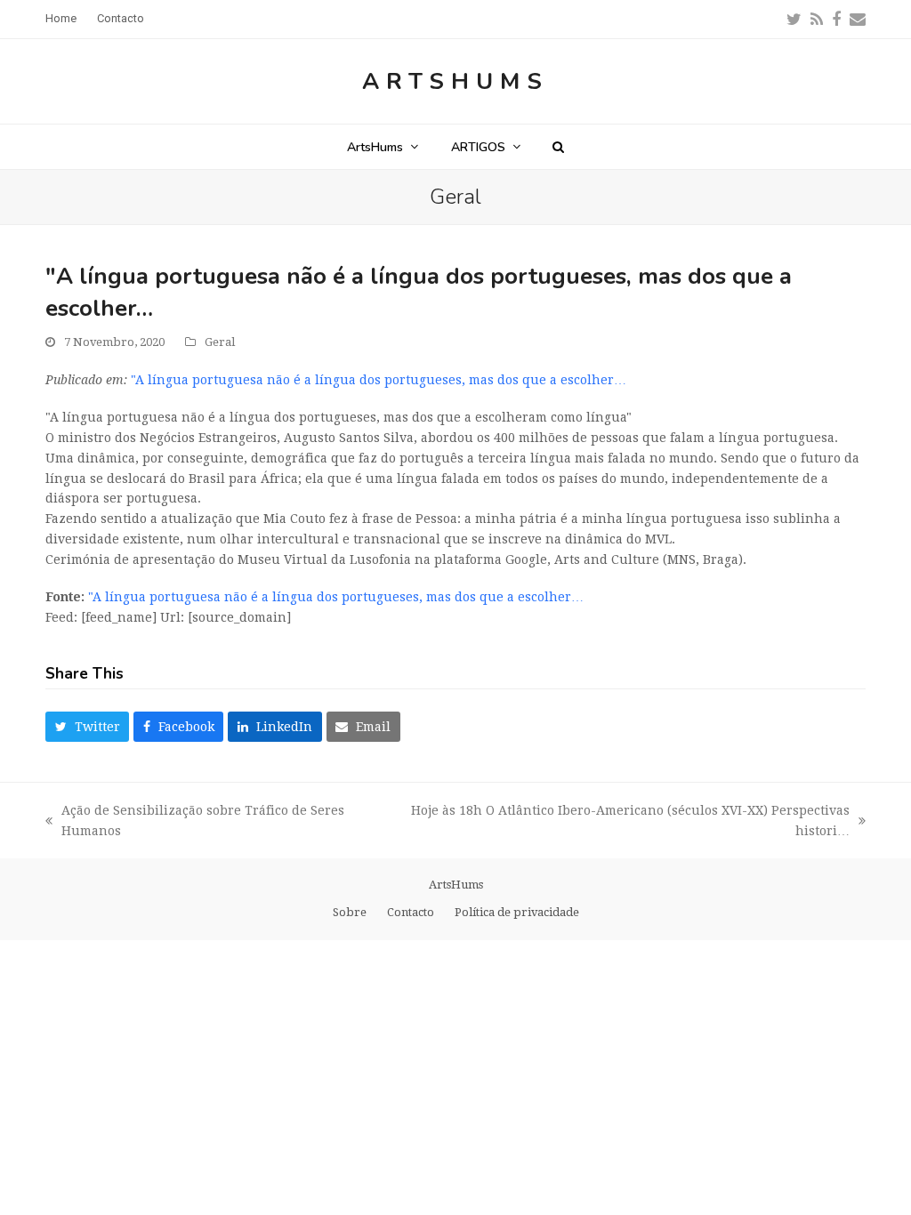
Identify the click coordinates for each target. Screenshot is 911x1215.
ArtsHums (455, 81)
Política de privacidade (517, 912)
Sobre (350, 912)
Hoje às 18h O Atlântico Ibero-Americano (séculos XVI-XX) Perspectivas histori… (623, 822)
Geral (220, 342)
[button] (558, 147)
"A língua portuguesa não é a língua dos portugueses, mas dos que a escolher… (378, 380)
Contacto (410, 912)
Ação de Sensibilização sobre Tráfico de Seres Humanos (194, 822)
